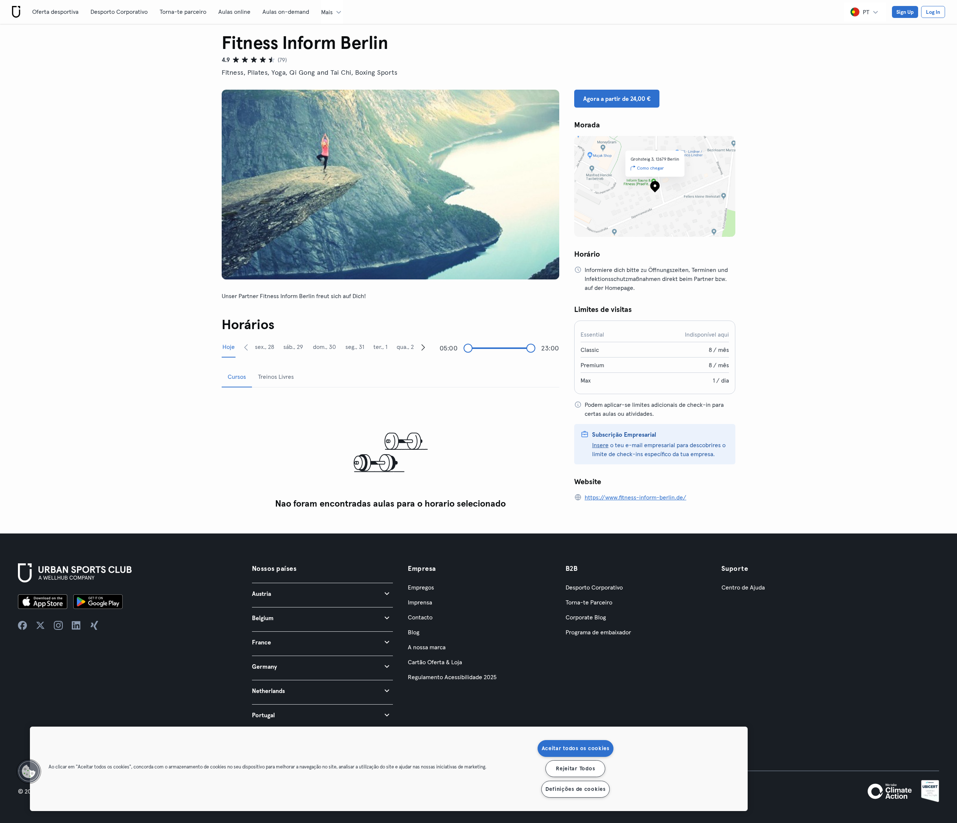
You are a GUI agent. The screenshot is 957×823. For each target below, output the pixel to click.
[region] (389, 769)
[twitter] (40, 625)
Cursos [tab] (237, 376)
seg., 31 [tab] (354, 346)
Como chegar (650, 168)
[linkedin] (76, 625)
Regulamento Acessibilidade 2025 (452, 677)
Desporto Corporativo (119, 11)
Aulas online (234, 11)
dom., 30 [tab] (324, 346)
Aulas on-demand (285, 11)
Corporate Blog (586, 617)
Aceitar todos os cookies (575, 748)
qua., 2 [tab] (405, 346)
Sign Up (905, 12)
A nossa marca (427, 647)
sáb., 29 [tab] (293, 346)
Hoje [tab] (228, 346)
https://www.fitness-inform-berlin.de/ (635, 497)
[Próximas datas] (423, 347)
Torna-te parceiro (183, 11)
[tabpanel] (390, 453)
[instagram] (58, 625)
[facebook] (22, 625)
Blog (413, 632)
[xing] (94, 625)
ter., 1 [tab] (380, 346)
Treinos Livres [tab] (276, 376)
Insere (600, 445)
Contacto (420, 617)
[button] (322, 593)
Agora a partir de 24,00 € (616, 98)
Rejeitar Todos (575, 768)
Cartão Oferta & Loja (435, 662)
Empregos (421, 587)
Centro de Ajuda (743, 587)
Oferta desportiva (55, 11)
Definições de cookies (575, 789)
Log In (933, 12)
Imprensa (420, 602)
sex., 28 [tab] (264, 346)
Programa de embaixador (598, 632)
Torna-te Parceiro (589, 602)
